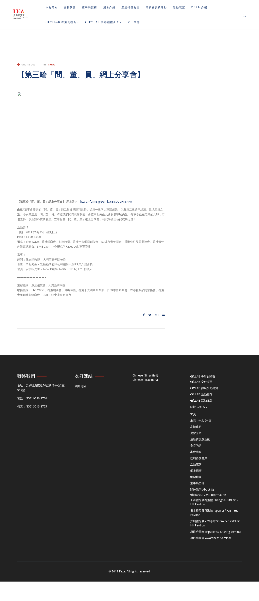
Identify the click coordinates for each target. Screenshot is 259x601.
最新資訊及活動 (156, 7)
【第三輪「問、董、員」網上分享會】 (80, 74)
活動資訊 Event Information (208, 495)
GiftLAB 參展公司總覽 (204, 388)
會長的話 (70, 7)
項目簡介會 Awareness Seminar (210, 538)
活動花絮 (179, 7)
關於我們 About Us (202, 489)
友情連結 (196, 427)
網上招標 (134, 22)
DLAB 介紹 (199, 7)
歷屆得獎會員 (130, 7)
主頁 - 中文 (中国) (201, 420)
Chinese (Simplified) (145, 375)
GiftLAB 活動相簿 (201, 394)
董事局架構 (89, 7)
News (51, 64)
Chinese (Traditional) (146, 380)
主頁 (193, 414)
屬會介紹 (109, 7)
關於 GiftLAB (198, 407)
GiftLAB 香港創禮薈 (61, 22)
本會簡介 (52, 7)
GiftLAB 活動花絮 (201, 400)
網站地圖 (80, 386)
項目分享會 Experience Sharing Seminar (215, 532)
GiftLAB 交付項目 (201, 382)
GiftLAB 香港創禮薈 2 (102, 22)
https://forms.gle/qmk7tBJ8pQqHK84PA (106, 201)
